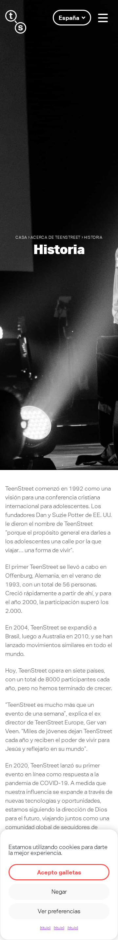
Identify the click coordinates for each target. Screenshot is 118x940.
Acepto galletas (59, 872)
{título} (45, 928)
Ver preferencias (59, 911)
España (69, 17)
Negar (59, 891)
